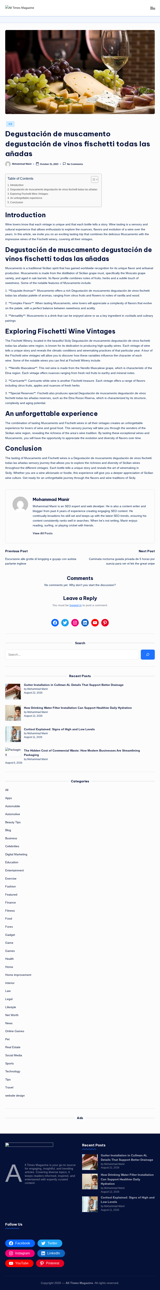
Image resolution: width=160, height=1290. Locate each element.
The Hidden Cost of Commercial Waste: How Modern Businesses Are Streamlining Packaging (82, 753)
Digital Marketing (16, 854)
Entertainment (14, 870)
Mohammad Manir (51, 499)
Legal (8, 999)
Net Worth (12, 1015)
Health (9, 958)
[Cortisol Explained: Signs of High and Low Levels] (13, 734)
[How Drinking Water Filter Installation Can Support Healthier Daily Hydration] (13, 713)
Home (9, 967)
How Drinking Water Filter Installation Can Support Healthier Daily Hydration (78, 707)
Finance (10, 902)
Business (11, 838)
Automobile (12, 806)
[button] (42, 533)
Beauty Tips (13, 822)
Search (80, 643)
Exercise (10, 878)
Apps (8, 798)
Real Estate (12, 1047)
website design (15, 1095)
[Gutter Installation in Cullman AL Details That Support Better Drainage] (13, 691)
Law (8, 991)
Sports (9, 1063)
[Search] (148, 654)
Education (11, 862)
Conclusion (16, 202)
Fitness (10, 910)
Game (9, 942)
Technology (12, 1071)
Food (8, 918)
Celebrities (12, 846)
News (8, 1023)
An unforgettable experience (26, 198)
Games (10, 950)
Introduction (16, 185)
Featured (11, 894)
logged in (76, 605)
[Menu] (152, 8)
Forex (9, 926)
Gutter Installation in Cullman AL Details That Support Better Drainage (74, 684)
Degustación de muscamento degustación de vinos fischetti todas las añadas (53, 189)
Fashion (10, 886)
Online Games (14, 1031)
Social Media (13, 1055)
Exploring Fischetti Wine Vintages (29, 193)
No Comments (75, 164)
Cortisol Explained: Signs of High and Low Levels (59, 729)
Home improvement (18, 974)
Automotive (12, 814)
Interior (10, 983)
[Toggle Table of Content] (92, 179)
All (10, 124)
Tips (8, 1079)
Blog (8, 830)
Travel (9, 1087)
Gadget (10, 934)
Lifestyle (10, 1007)
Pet (7, 1039)
